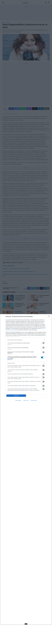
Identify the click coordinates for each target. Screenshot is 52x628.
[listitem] (26, 340)
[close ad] (26, 624)
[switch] (43, 343)
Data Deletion (18, 400)
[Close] (49, 316)
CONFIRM (16, 395)
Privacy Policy (34, 400)
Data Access (26, 400)
